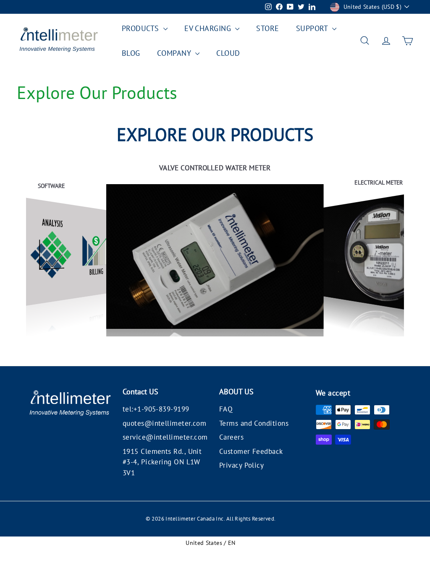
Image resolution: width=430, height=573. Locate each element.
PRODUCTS (141, 28)
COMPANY (175, 53)
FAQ (226, 409)
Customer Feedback (251, 451)
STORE (267, 28)
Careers (231, 437)
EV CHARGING (208, 28)
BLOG (131, 53)
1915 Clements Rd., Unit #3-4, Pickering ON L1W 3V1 (162, 462)
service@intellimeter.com (165, 437)
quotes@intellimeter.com (164, 423)
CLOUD (228, 53)
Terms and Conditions (253, 423)
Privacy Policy (241, 465)
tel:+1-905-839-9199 (156, 409)
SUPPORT (313, 28)
